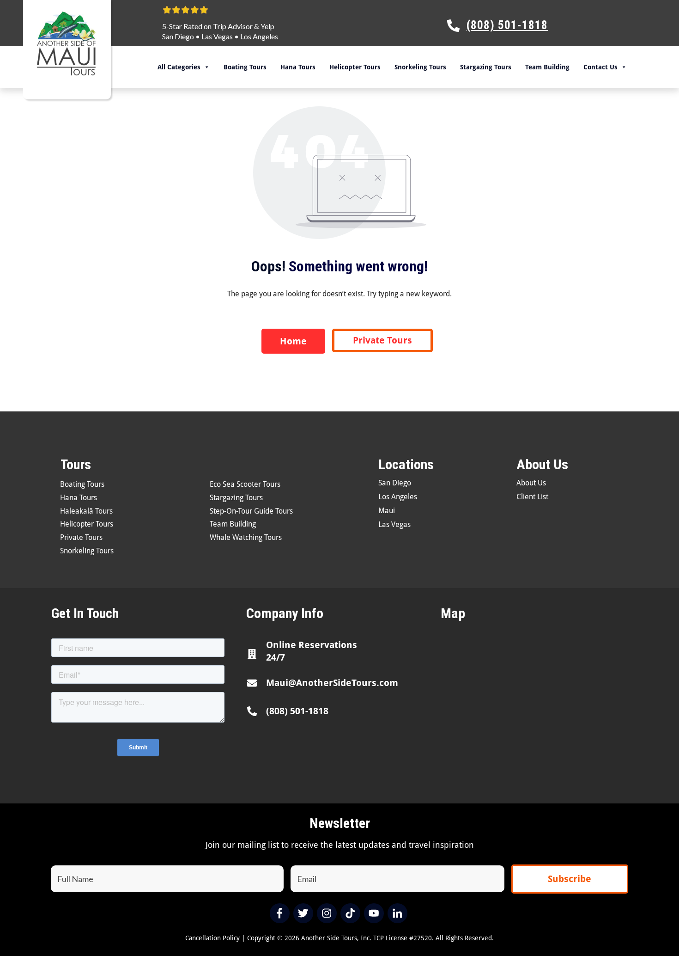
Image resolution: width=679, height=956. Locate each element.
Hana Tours (297, 67)
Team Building (547, 67)
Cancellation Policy (212, 938)
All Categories (179, 67)
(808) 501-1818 (297, 711)
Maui (386, 510)
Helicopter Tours (355, 67)
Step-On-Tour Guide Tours (251, 511)
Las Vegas (217, 36)
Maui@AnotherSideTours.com (332, 682)
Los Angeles (259, 36)
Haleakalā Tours (86, 511)
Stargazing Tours (485, 67)
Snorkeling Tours (420, 67)
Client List (532, 496)
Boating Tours (245, 67)
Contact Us (600, 67)
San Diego (178, 36)
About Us (531, 482)
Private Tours (81, 537)
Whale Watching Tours (246, 537)
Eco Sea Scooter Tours (245, 484)
